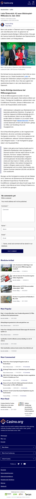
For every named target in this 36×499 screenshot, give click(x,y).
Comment (4, 206)
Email (3, 235)
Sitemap (3, 483)
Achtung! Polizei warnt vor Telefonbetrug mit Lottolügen (19, 369)
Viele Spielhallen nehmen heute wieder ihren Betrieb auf (17, 348)
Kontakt (3, 442)
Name (3, 226)
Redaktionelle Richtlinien (7, 480)
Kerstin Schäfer (16, 280)
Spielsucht (3, 486)
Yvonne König (9, 23)
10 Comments (26, 372)
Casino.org (19, 497)
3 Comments (23, 395)
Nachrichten (4, 9)
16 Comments (26, 366)
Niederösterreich (22, 121)
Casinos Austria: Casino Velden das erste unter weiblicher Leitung (7, 405)
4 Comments (24, 380)
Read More (8, 26)
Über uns (3, 439)
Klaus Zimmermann (6, 325)
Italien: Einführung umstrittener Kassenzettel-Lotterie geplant (29, 407)
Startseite (3, 470)
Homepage (4, 436)
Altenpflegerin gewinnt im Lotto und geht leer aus (15, 322)
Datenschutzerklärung (7, 476)
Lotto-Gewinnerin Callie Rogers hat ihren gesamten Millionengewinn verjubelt (23, 267)
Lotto (11, 9)
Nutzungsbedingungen (7, 473)
